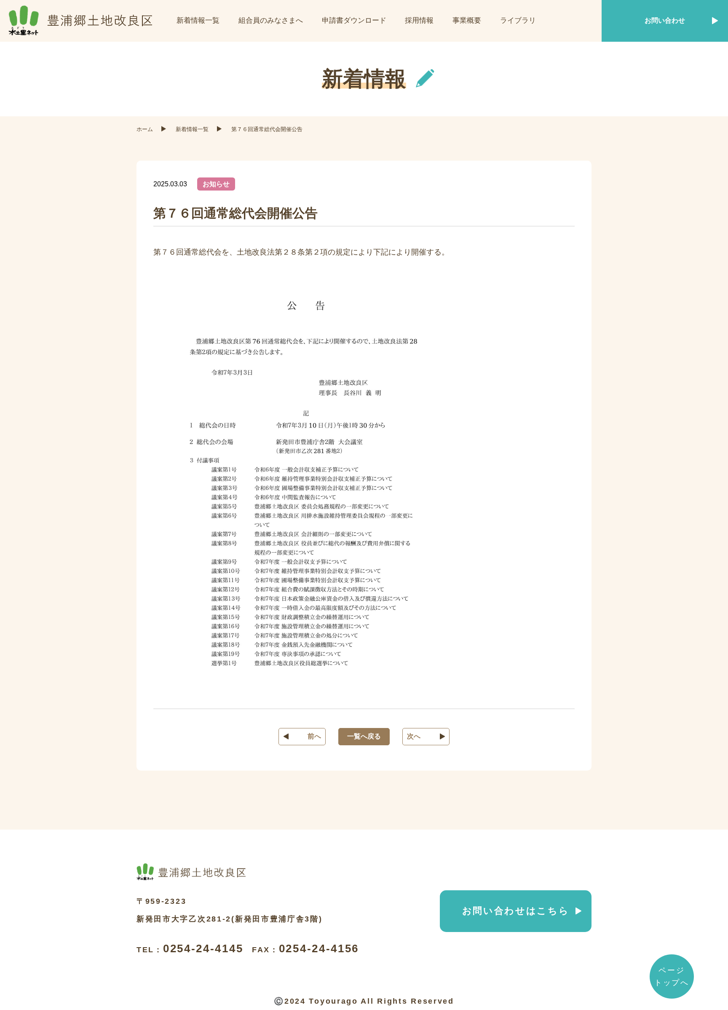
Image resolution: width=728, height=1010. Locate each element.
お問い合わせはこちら (516, 910)
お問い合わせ (665, 20)
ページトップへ (671, 976)
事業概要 (466, 20)
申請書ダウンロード (354, 20)
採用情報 (419, 20)
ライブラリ (518, 20)
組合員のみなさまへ (270, 20)
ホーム (144, 129)
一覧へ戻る (364, 736)
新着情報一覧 (198, 20)
